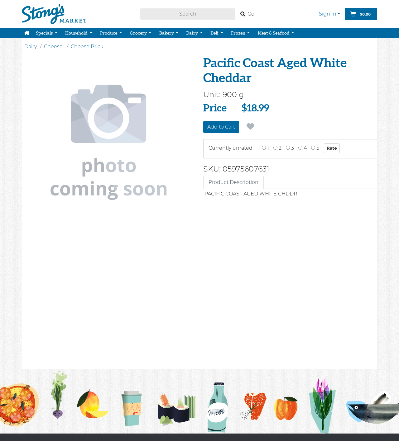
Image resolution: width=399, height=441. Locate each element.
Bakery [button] (167, 33)
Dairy (30, 46)
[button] (27, 33)
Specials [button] (45, 33)
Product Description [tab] (233, 182)
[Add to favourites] (250, 126)
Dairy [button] (192, 33)
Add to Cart (221, 127)
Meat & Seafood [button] (274, 33)
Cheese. (54, 46)
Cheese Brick (87, 46)
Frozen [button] (238, 33)
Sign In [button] (327, 14)
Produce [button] (109, 33)
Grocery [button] (139, 33)
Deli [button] (214, 33)
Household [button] (77, 33)
